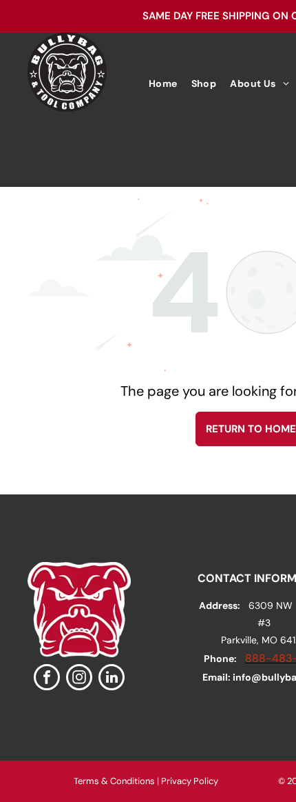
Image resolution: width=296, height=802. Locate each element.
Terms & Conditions (114, 781)
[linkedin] (111, 679)
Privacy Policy (189, 781)
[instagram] (79, 679)
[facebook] (47, 679)
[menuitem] (163, 84)
